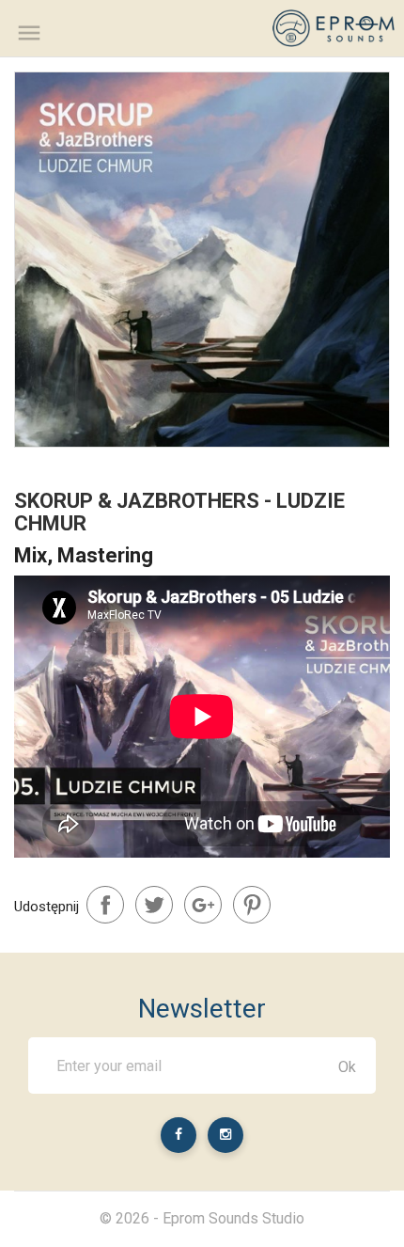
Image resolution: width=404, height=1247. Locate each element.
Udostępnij (105, 904)
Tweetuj (154, 904)
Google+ (203, 904)
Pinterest (252, 904)
